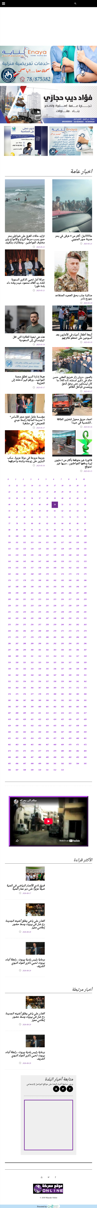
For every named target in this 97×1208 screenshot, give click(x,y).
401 (47, 707)
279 (39, 637)
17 (55, 485)
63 (70, 511)
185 (77, 580)
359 (62, 681)
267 (32, 631)
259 (55, 624)
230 (85, 605)
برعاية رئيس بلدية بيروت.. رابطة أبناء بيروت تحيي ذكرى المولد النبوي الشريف (25, 963)
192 (47, 587)
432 (32, 726)
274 (85, 631)
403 (62, 707)
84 (62, 523)
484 (9, 757)
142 (85, 555)
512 (55, 770)
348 (62, 675)
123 (24, 549)
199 (17, 593)
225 (47, 605)
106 (62, 536)
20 (77, 485)
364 (17, 688)
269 (47, 631)
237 (55, 612)
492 (70, 757)
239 (70, 612)
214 (47, 599)
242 (9, 618)
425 (62, 719)
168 (32, 574)
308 (9, 656)
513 (62, 770)
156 (24, 568)
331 (17, 669)
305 (70, 650)
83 (55, 523)
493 (77, 757)
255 (24, 624)
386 (17, 700)
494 (85, 757)
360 (70, 681)
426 (70, 719)
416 (77, 713)
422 (39, 719)
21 (85, 485)
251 (77, 618)
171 (55, 574)
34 (17, 498)
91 (32, 530)
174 (77, 574)
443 (32, 732)
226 (55, 605)
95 (62, 530)
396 (9, 707)
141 (77, 555)
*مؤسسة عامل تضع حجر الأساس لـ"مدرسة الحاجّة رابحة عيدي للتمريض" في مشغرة (27, 420)
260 (62, 624)
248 (55, 618)
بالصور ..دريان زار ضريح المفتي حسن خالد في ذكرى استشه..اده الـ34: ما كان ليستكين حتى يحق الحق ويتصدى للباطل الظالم (72, 382)
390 (47, 700)
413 (55, 713)
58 (32, 511)
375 (17, 694)
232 (17, 612)
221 (17, 605)
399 (32, 707)
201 (32, 593)
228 (70, 605)
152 (77, 561)
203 (47, 593)
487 (32, 757)
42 (77, 498)
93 (47, 530)
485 (17, 757)
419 (17, 719)
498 (32, 763)
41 (70, 498)
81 (40, 523)
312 (39, 656)
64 (77, 511)
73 (62, 517)
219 (85, 599)
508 (24, 770)
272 (70, 631)
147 (39, 561)
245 (32, 618)
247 (47, 618)
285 (85, 637)
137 (47, 555)
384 (85, 694)
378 (39, 694)
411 (39, 713)
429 (9, 726)
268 (39, 631)
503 (70, 763)
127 (55, 549)
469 (62, 744)
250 (70, 618)
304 (62, 650)
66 (9, 517)
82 (47, 523)
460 (77, 738)
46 (24, 504)
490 (55, 757)
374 (9, 694)
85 (70, 523)
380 (55, 694)
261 (70, 624)
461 (85, 738)
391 (55, 700)
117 (62, 542)
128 (62, 549)
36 (32, 498)
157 (32, 568)
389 (39, 700)
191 (39, 587)
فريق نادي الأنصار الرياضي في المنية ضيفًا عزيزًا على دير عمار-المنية (26, 887)
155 (17, 568)
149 (55, 561)
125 (39, 549)
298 (17, 650)
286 (9, 643)
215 (55, 599)
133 (17, 555)
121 (9, 549)
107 (70, 536)
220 (9, 605)
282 (62, 637)
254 (17, 624)
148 (47, 561)
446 (55, 732)
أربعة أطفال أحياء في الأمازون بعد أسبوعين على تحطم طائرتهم (74, 336)
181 (47, 580)
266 (24, 631)
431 (24, 726)
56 (17, 511)
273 (77, 631)
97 (77, 530)
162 (70, 568)
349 (70, 675)
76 (85, 517)
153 (85, 561)
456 (47, 738)
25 (32, 492)
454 (32, 738)
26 (40, 492)
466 (39, 744)
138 (55, 555)
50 (55, 504)
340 (85, 669)
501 (55, 763)
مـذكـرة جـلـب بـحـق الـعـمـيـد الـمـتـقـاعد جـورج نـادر (73, 297)
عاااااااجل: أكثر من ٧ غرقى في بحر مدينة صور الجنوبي (73, 238)
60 (47, 511)
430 (17, 726)
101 (24, 536)
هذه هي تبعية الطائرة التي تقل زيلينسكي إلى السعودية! (29, 339)
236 (47, 612)
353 (17, 681)
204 (55, 593)
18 (62, 485)
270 (55, 631)
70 (40, 517)
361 (77, 681)
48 (40, 504)
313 (47, 656)
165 (9, 574)
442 (24, 732)
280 (47, 637)
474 (17, 751)
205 (62, 593)
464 (24, 744)
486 (24, 757)
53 (77, 504)
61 (55, 511)
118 (70, 542)
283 (70, 637)
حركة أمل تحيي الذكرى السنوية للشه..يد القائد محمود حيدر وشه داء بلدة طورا (26, 283)
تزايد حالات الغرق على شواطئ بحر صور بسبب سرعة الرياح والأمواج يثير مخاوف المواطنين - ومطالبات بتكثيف (25, 239)
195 (70, 587)
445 (47, 732)
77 (9, 523)
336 (55, 669)
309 (17, 656)
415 (70, 713)
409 (24, 713)
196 (77, 587)
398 (24, 707)
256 (32, 624)
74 (70, 517)
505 (85, 763)
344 (32, 675)
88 (9, 530)
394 (77, 700)
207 (77, 593)
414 (62, 713)
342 (17, 675)
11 (9, 485)
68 (24, 517)
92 (40, 530)
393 (70, 700)
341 (9, 675)
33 (9, 498)
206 (70, 593)
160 (55, 568)
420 (24, 719)
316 (70, 656)
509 (32, 770)
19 (70, 485)
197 (85, 587)
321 (24, 662)
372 (77, 688)
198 (9, 593)
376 (24, 694)
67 (17, 517)
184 (70, 580)
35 (24, 498)
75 (77, 517)
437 (70, 726)
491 (62, 757)
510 (39, 770)
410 (32, 713)
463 (17, 744)
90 (24, 530)
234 (32, 612)
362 (85, 681)
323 (39, 662)
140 (70, 555)
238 (62, 612)
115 (47, 542)
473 (9, 751)
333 (32, 669)
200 (24, 593)
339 (77, 669)
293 (62, 643)
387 (24, 700)
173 (70, 574)
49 (47, 504)
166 (17, 574)
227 (62, 605)
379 (47, 694)
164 (85, 568)
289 (32, 643)
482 (77, 751)
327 (70, 662)
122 (17, 549)
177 (17, 580)
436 (62, 726)
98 (85, 530)
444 (39, 732)
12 (17, 485)
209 (9, 599)
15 (40, 485)
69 (32, 517)
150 (62, 561)
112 (24, 542)
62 (62, 511)
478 (47, 751)
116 (55, 542)
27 (47, 492)
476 (32, 751)
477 (39, 751)
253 (9, 624)
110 (9, 542)
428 (85, 719)
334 (39, 669)
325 (55, 662)
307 (85, 650)
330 (9, 669)
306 (77, 650)
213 (39, 599)
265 (17, 631)
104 (47, 536)
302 (47, 650)
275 (9, 637)
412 (47, 713)
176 (9, 580)
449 (77, 732)
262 (77, 624)
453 (24, 738)
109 (85, 536)
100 (17, 536)
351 (85, 675)
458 (62, 738)
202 (39, 593)
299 (24, 650)
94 (55, 530)
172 (62, 574)
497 (24, 763)
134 (24, 555)
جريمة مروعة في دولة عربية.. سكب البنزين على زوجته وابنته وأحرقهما (26, 460)
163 (77, 568)
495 (9, 763)
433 (39, 726)
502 (62, 763)
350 (77, 675)
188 (17, 587)
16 (47, 485)
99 (9, 536)
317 (77, 656)
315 (62, 656)
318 (85, 656)
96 (70, 530)
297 (9, 650)
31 (77, 492)
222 (24, 605)
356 (39, 681)
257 (39, 624)
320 (17, 662)
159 (47, 568)
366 (32, 688)
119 (77, 542)
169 (39, 574)
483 (85, 751)
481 (70, 751)
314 (55, 656)
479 (55, 751)
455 (39, 738)
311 (32, 656)
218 (77, 599)
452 (17, 738)
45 (17, 504)
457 (55, 738)
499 (39, 763)
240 (77, 612)
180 (39, 580)
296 (85, 643)
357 (47, 681)
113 (32, 542)
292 (55, 643)
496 (17, 763)
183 (62, 580)
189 (24, 587)
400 (39, 707)
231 (9, 612)
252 (85, 618)
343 (24, 675)
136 (39, 555)
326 (62, 662)
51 (62, 504)
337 (62, 669)
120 (85, 542)
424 (55, 719)
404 (70, 707)
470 (70, 744)
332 (24, 669)
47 (32, 504)
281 (55, 637)
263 (85, 624)
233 (24, 612)
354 (24, 681)
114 (39, 542)
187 (9, 587)
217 (70, 599)
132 (9, 555)
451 (9, 738)
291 (47, 643)
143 (9, 561)
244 (24, 618)
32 (85, 492)
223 (32, 605)
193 (55, 587)
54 (85, 504)
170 (47, 574)
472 (85, 744)
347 (55, 675)
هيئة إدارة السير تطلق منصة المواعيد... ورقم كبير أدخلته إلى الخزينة (28, 380)
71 (47, 517)
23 (17, 492)
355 (32, 681)
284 (77, 637)
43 (85, 498)
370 (62, 688)
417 (85, 713)
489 (47, 757)
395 (85, 700)
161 (62, 568)
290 (39, 643)
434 (47, 726)
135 (32, 555)
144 (17, 561)
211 (24, 599)
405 (77, 707)
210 (17, 599)
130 (77, 549)
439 (85, 726)
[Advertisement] (48, 25)
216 (62, 599)
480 (62, 751)
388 (32, 700)
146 (32, 561)
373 (85, 688)
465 (32, 744)
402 (55, 707)
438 (77, 726)
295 (77, 643)
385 (9, 700)
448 (70, 732)
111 (17, 542)
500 (47, 763)
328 (77, 662)
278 (32, 637)
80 (32, 523)
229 (77, 605)
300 (32, 650)
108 (77, 536)
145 (24, 561)
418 (9, 719)
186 (85, 580)
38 (47, 498)
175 (85, 574)
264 (9, 631)
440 (9, 732)
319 (9, 662)
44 (9, 504)
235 (39, 612)
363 (9, 688)
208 (85, 593)
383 (77, 694)
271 (62, 631)
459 (70, 738)
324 (47, 662)
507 (17, 770)
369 (55, 688)
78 (17, 523)
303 (55, 650)
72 (55, 517)
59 (40, 511)
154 (9, 568)
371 (70, 688)
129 (70, 549)
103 (39, 536)
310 (24, 656)
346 (47, 675)
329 (85, 662)
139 (62, 555)
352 (9, 681)
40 (62, 498)
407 (9, 713)
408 (17, 713)
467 (47, 744)
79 (24, 523)
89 (17, 530)
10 (84, 479)
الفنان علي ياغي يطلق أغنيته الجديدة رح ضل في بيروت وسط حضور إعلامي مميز (25, 924)
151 (70, 561)
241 (85, 612)
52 (70, 504)
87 (85, 523)
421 (32, 719)
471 (77, 744)
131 (85, 549)
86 (77, 523)
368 (47, 688)
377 (32, 694)
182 (55, 580)
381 (62, 694)
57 (24, 511)
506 (9, 770)
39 (55, 498)
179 (32, 580)
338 (70, 669)
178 (24, 580)
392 (62, 700)
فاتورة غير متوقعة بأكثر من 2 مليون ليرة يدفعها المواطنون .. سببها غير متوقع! (73, 463)
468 (55, 744)
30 (70, 492)
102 (32, 536)
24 (24, 492)
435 (55, 726)
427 (77, 719)
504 (77, 763)
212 (32, 599)
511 (47, 770)
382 (70, 694)
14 (32, 485)
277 (24, 637)
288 (24, 643)
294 (70, 643)
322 (32, 662)
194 (62, 587)
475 (24, 751)
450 (85, 732)
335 (47, 669)
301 (39, 650)
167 (24, 574)
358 (55, 681)
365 (24, 688)
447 (62, 732)
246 (39, 618)
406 (85, 707)
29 (62, 492)
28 (55, 492)
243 (17, 618)
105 (55, 536)
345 (39, 675)
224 (39, 605)
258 (47, 624)
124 (32, 549)
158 (39, 568)
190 (32, 587)
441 (17, 732)
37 (40, 498)
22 (9, 492)
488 (39, 757)
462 (9, 744)
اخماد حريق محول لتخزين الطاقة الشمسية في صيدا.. (74, 421)
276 (17, 637)
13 (24, 485)
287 (17, 643)
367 (39, 688)
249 (62, 618)
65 (85, 511)
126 (47, 549)
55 (9, 511)
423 (47, 719)
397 (17, 707)
